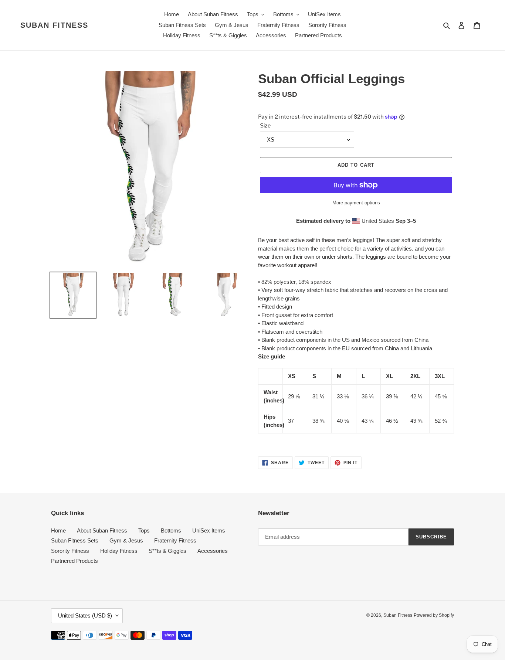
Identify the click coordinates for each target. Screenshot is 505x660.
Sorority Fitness (70, 551)
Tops (144, 530)
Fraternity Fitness (175, 540)
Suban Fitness (54, 25)
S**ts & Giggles (167, 551)
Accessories (212, 551)
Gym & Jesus (126, 540)
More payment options (356, 202)
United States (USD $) (85, 615)
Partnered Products (74, 561)
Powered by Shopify (434, 615)
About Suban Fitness (102, 530)
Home (58, 530)
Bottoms (171, 530)
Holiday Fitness (119, 551)
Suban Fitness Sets (74, 540)
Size (265, 125)
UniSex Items (208, 530)
